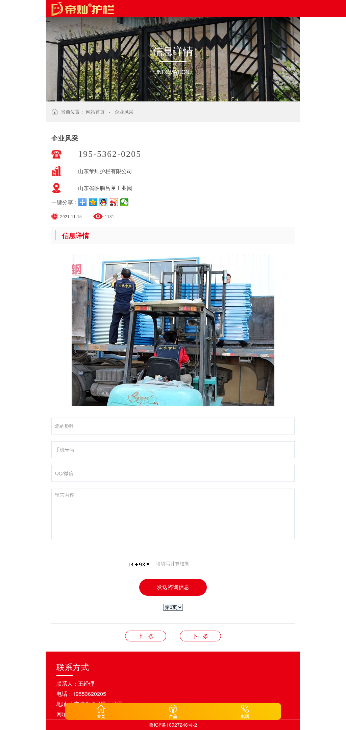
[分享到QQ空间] (93, 202)
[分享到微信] (124, 202)
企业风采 (124, 111)
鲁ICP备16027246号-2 (173, 724)
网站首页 (95, 111)
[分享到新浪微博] (114, 202)
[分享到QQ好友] (103, 202)
